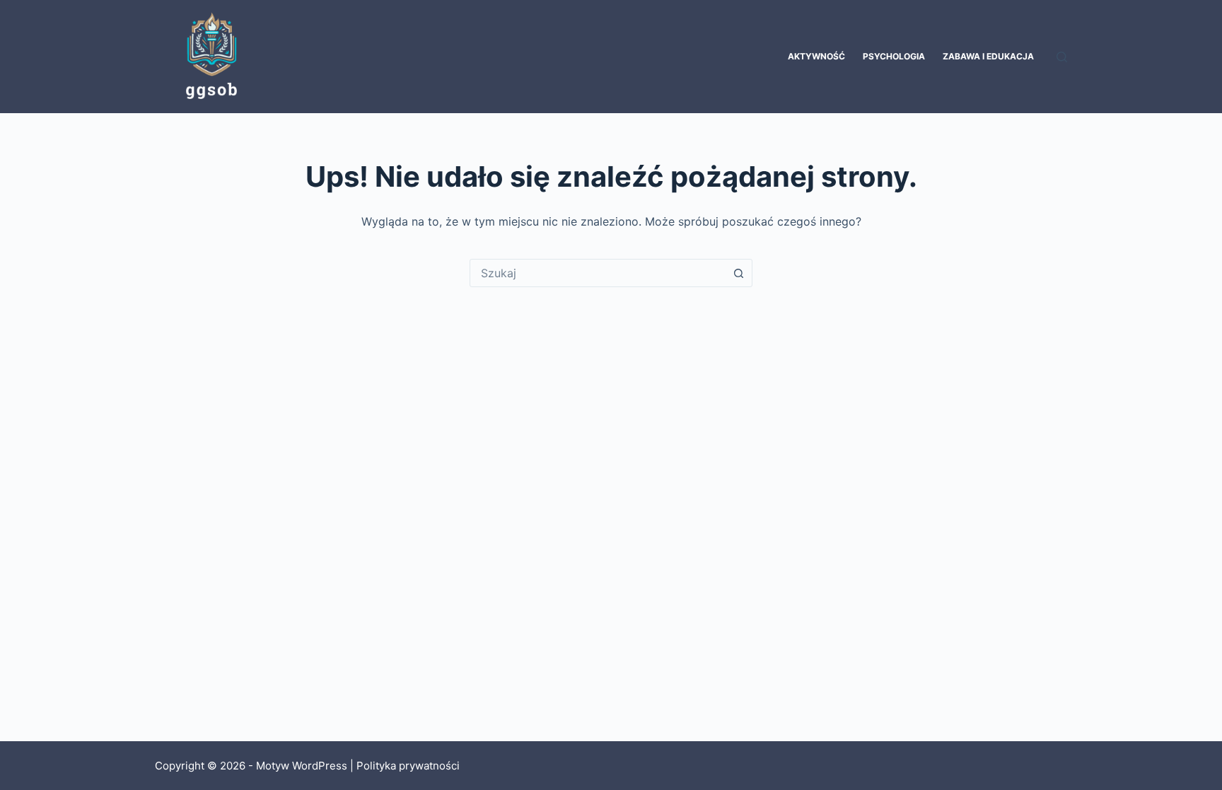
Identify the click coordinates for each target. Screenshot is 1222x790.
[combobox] (597, 273)
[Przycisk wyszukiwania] (738, 273)
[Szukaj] (1062, 57)
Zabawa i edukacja (988, 56)
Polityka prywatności (408, 765)
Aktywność (816, 56)
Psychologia (894, 56)
